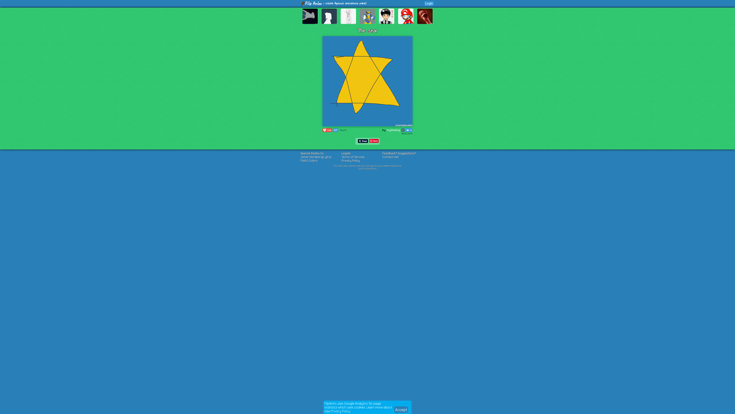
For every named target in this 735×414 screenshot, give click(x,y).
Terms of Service (352, 157)
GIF (335, 130)
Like (327, 130)
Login (429, 3)
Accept (401, 409)
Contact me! (390, 157)
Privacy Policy (340, 411)
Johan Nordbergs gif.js (316, 157)
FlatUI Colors (309, 160)
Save (375, 140)
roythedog (394, 130)
